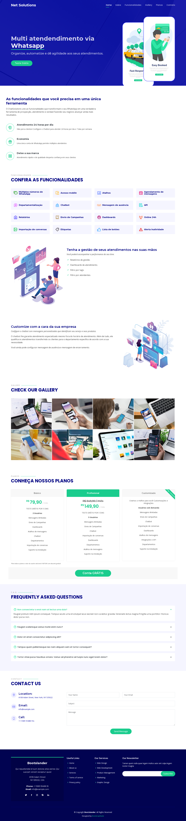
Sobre (118, 5)
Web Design (102, 763)
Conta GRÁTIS (93, 573)
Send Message (121, 731)
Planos (159, 5)
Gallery (148, 5)
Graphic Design (103, 782)
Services (72, 773)
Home (109, 5)
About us (73, 768)
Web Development (104, 768)
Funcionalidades (133, 5)
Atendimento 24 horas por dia (35, 124)
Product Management (106, 773)
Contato (171, 5)
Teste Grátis (22, 63)
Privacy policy (74, 782)
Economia (23, 139)
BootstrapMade (98, 816)
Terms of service (76, 777)
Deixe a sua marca (28, 153)
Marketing (101, 777)
